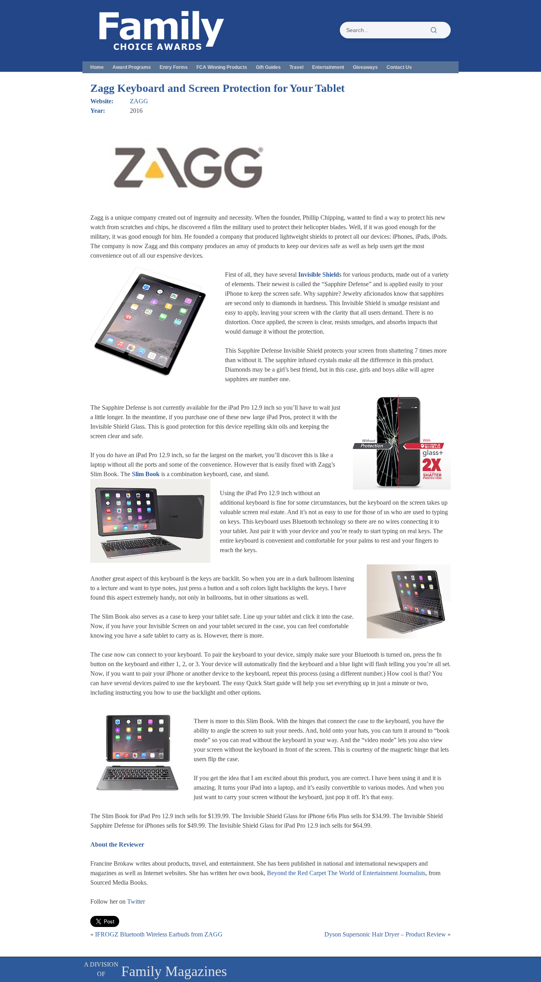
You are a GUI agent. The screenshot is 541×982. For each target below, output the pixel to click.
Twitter (136, 901)
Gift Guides (268, 67)
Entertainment (328, 67)
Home (97, 67)
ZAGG (139, 101)
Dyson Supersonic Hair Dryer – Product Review (385, 934)
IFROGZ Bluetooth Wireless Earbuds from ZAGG (159, 934)
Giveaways (365, 67)
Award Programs (131, 67)
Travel (296, 67)
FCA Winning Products (221, 67)
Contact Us (399, 67)
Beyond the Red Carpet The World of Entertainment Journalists (346, 873)
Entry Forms (174, 67)
